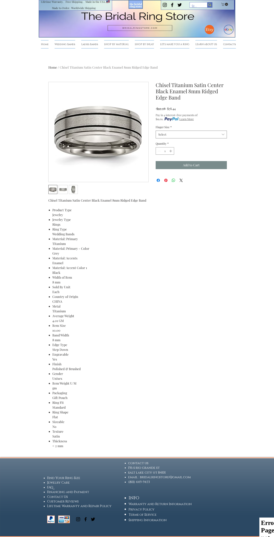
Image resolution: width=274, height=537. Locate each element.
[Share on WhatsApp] (173, 180)
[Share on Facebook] (158, 180)
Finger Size (164, 127)
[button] (225, 4)
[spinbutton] (164, 150)
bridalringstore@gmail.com (165, 477)
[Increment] (171, 150)
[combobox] (191, 134)
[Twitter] (179, 5)
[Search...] (209, 4)
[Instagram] (164, 5)
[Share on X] (181, 180)
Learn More (186, 119)
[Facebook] (172, 5)
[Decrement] (158, 150)
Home (52, 67)
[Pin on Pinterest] (165, 180)
